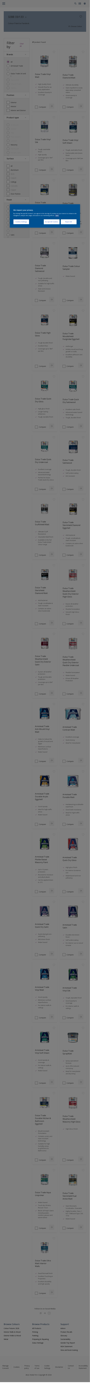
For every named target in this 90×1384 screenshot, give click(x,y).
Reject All (68, 222)
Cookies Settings (21, 222)
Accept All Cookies (51, 222)
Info (57, 215)
